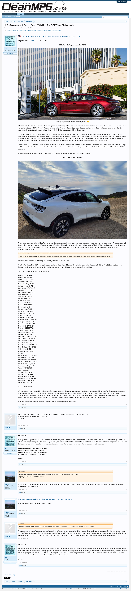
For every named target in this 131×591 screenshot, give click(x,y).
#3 (126, 461)
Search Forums (7, 16)
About (13, 14)
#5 (126, 510)
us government (57, 30)
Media (26, 14)
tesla (49, 30)
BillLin (20, 407)
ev (36, 30)
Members (34, 14)
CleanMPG (33, 41)
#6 (126, 538)
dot (21, 30)
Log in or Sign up (122, 1)
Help (118, 586)
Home (7, 14)
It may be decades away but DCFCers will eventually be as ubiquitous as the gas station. (51, 36)
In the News (14, 27)
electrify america (29, 30)
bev (9, 30)
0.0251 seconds (74, 588)
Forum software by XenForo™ (16, 588)
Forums (20, 14)
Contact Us (113, 586)
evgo (40, 30)
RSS (127, 586)
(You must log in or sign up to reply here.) (117, 571)
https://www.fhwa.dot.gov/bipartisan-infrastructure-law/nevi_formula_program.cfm (45, 499)
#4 (126, 489)
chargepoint (16, 30)
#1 (126, 404)
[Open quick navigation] (125, 21)
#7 (126, 562)
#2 (126, 425)
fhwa (45, 30)
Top (125, 586)
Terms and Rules (124, 588)
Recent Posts (17, 16)
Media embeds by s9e (37, 588)
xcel (24, 27)
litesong (7, 427)
